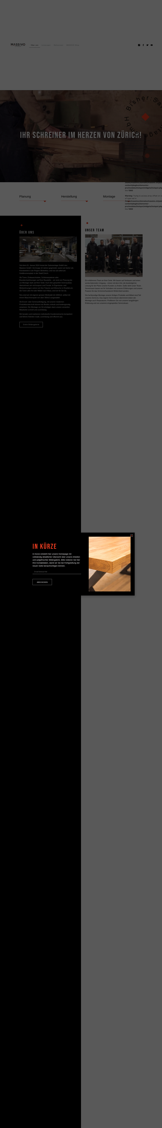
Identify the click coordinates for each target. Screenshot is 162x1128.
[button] (131, 535)
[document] (81, 564)
